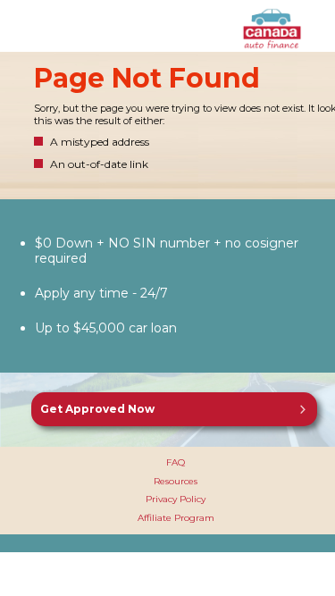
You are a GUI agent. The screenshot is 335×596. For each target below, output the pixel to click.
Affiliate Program (176, 518)
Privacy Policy (175, 499)
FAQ (175, 462)
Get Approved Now (97, 409)
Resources (175, 481)
